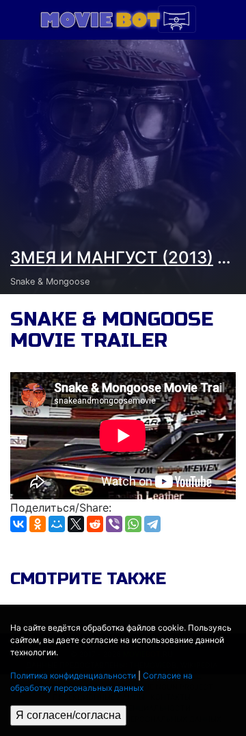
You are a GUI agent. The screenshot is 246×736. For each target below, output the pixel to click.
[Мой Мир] (57, 524)
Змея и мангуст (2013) (111, 257)
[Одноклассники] (37, 524)
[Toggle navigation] (177, 19)
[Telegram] (152, 524)
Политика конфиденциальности (73, 675)
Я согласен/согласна (68, 715)
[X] (76, 524)
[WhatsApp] (133, 524)
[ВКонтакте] (18, 524)
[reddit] (95, 524)
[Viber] (114, 524)
